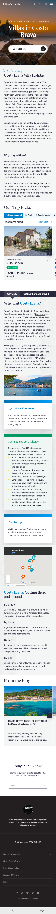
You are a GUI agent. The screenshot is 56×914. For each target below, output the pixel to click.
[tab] (13, 215)
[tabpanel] (28, 253)
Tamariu (28, 113)
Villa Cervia (15, 263)
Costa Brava (44, 21)
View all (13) (44, 222)
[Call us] (14, 910)
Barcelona (18, 135)
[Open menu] (51, 4)
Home (9, 21)
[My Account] (46, 4)
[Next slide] (50, 241)
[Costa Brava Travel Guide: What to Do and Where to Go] (28, 716)
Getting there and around (36, 294)
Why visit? (12, 294)
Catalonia (30, 21)
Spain (19, 21)
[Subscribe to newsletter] (44, 784)
